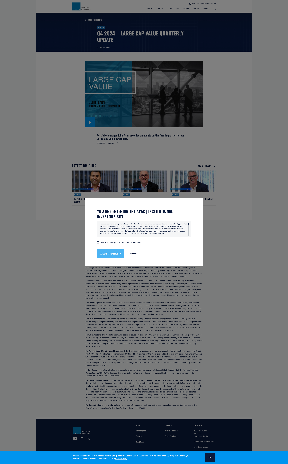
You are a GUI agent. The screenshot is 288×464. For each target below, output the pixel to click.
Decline (133, 253)
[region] (144, 229)
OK (210, 457)
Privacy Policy (121, 459)
